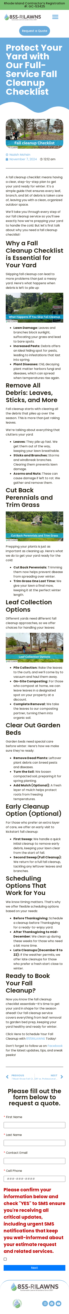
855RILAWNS (35, 1038)
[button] (55, 17)
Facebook (55, 1046)
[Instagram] (45, 1303)
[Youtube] (58, 1303)
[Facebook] (52, 1303)
